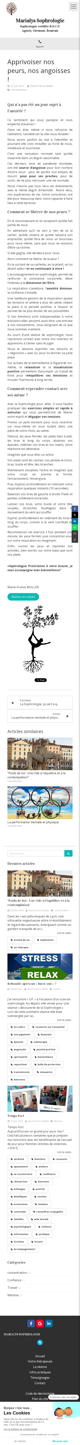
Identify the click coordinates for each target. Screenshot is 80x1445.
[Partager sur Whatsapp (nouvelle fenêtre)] (75, 527)
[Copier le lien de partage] (75, 540)
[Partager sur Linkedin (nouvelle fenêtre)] (75, 521)
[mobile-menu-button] (73, 6)
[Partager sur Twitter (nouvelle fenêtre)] (75, 515)
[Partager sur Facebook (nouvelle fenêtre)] (75, 509)
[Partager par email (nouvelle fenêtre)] (75, 533)
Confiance (14, 1280)
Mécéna (12, 1295)
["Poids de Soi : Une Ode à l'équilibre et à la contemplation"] (40, 753)
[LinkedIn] (49, 1323)
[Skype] (40, 1342)
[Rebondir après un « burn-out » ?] (40, 967)
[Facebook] (31, 1323)
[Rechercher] (68, 853)
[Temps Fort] (40, 1099)
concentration (17, 1273)
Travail (12, 1288)
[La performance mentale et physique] (40, 802)
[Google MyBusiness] (40, 1323)
